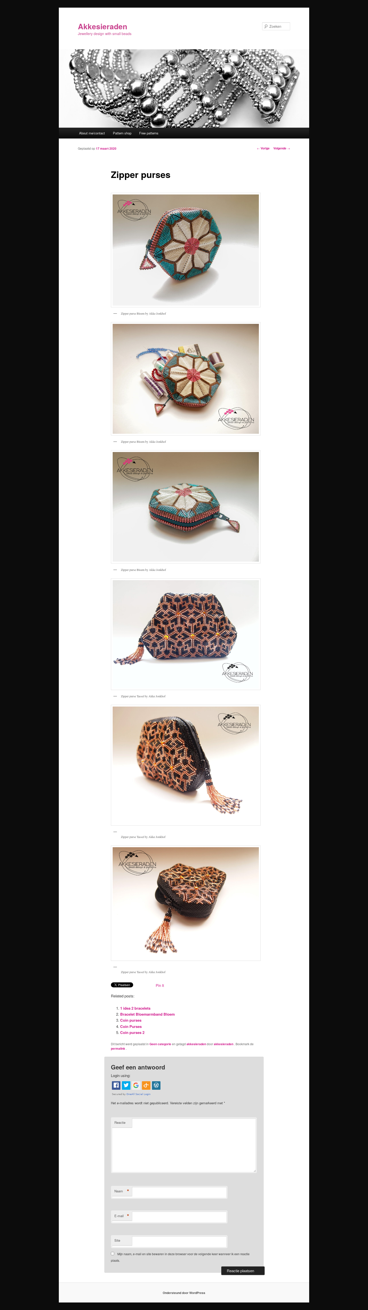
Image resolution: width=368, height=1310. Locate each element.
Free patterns (148, 133)
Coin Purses (131, 1026)
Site (117, 1240)
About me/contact (92, 133)
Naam (121, 1191)
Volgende (281, 148)
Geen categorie (160, 1044)
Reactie (119, 1122)
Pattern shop (122, 133)
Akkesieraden (102, 26)
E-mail (121, 1216)
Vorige (263, 148)
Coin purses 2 (132, 1032)
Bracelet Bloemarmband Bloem (147, 1014)
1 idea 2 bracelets (135, 1008)
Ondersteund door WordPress (184, 1292)
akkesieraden (196, 1044)
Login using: (120, 1075)
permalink (118, 1048)
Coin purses (130, 1020)
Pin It (160, 985)
